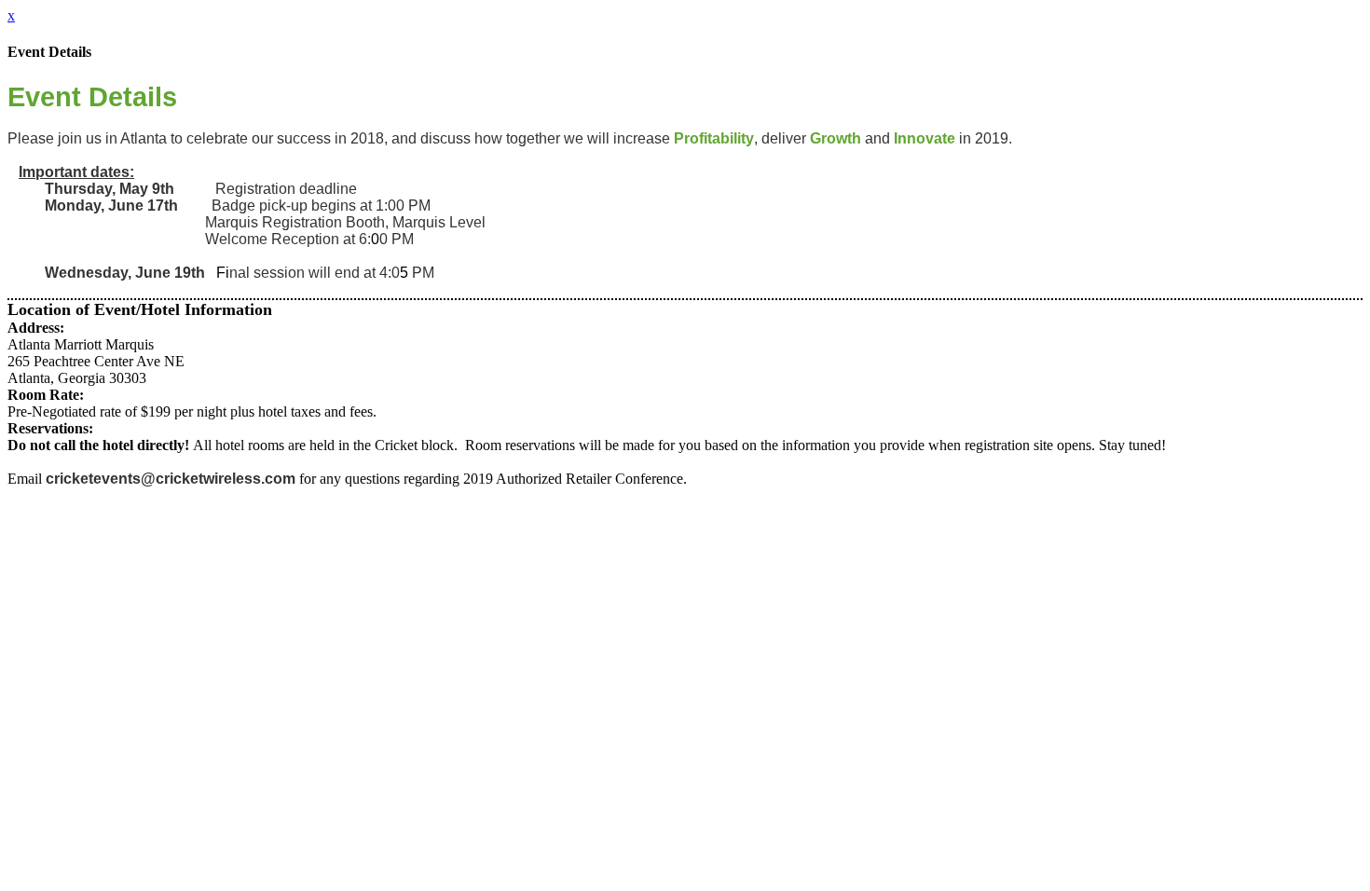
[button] (56, 840)
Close (24, 857)
